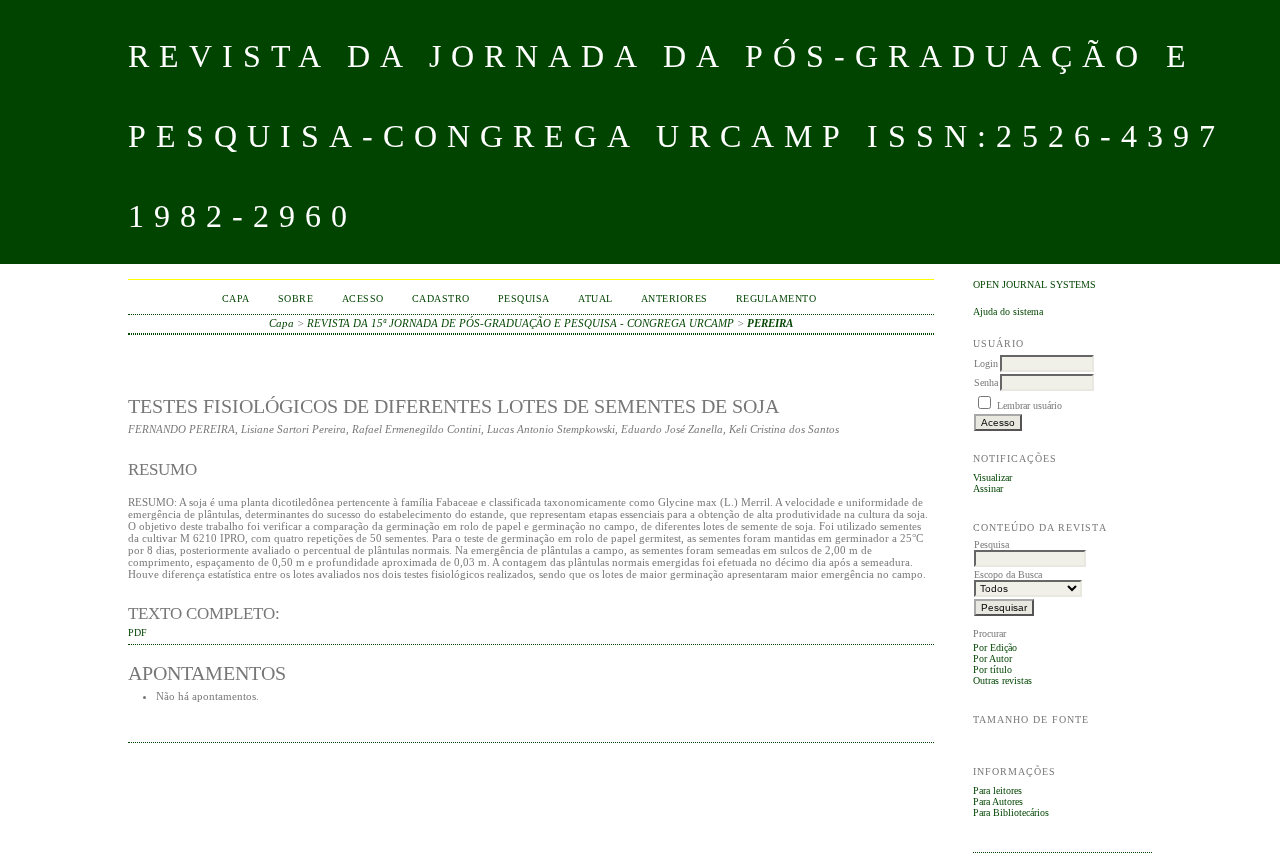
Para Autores (998, 801)
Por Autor (992, 658)
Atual (595, 298)
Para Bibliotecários (1011, 812)
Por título (992, 669)
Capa (236, 298)
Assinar (988, 488)
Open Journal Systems (1034, 284)
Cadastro (441, 298)
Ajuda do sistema (1008, 311)
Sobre (296, 298)
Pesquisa (524, 298)
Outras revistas (1002, 680)
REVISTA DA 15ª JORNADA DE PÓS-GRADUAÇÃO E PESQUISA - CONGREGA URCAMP (520, 323)
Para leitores (997, 790)
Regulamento (776, 298)
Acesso (363, 298)
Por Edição (995, 647)
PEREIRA (770, 323)
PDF (137, 633)
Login (986, 363)
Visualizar (992, 477)
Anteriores (674, 298)
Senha (986, 382)
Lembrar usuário (1029, 405)
